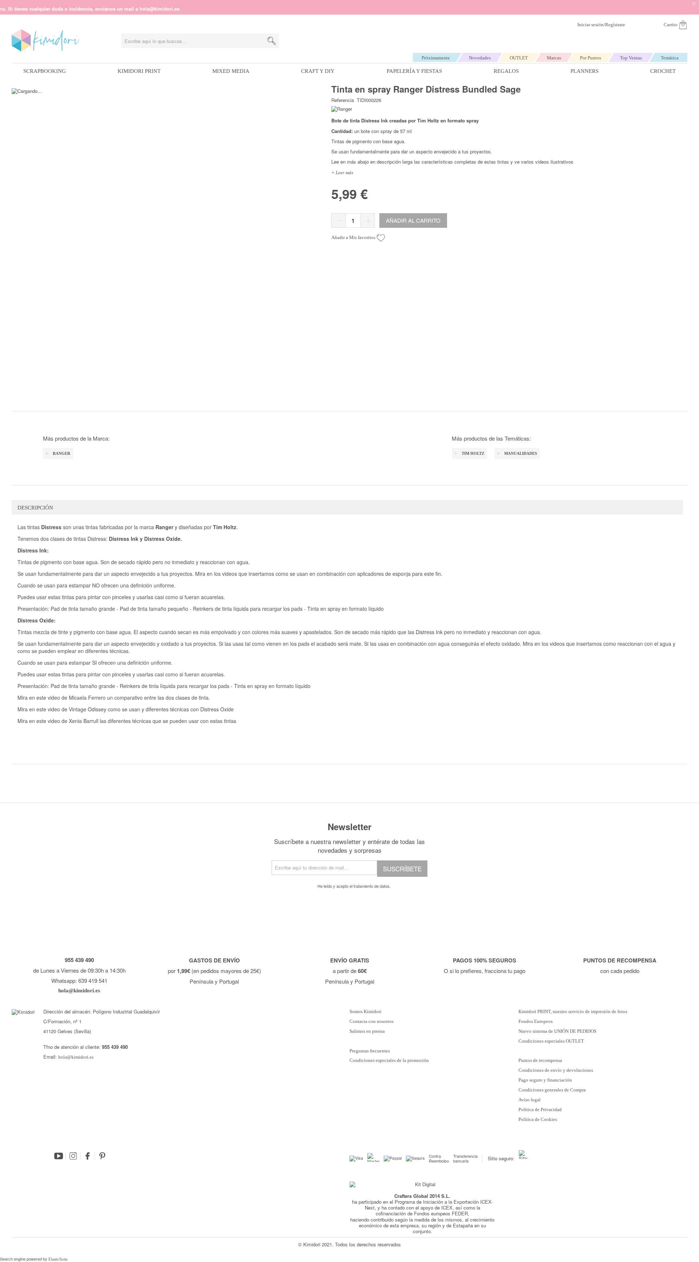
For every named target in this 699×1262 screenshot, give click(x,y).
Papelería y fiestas (414, 71)
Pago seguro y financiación (545, 1080)
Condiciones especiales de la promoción (390, 1060)
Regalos (506, 71)
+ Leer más (342, 172)
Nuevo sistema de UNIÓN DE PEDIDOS (557, 1031)
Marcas (554, 57)
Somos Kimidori (366, 1011)
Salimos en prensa (367, 1031)
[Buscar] (271, 41)
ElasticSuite (58, 1259)
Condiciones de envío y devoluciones (555, 1070)
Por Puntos (590, 57)
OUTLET (519, 57)
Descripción (35, 508)
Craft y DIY (318, 71)
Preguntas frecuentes (370, 1051)
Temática (670, 57)
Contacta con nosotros (372, 1021)
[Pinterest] (102, 1156)
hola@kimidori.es (76, 1057)
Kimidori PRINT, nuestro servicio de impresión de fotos (572, 1011)
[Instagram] (73, 1156)
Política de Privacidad (540, 1109)
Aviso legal (529, 1099)
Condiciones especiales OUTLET (551, 1041)
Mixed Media (230, 71)
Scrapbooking (44, 71)
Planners (584, 71)
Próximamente (436, 57)
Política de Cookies (537, 1119)
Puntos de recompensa (540, 1060)
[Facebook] (87, 1156)
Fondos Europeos (535, 1021)
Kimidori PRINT (139, 71)
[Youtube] (58, 1156)
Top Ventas (631, 57)
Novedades (480, 57)
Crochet (663, 71)
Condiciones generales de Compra (552, 1090)
